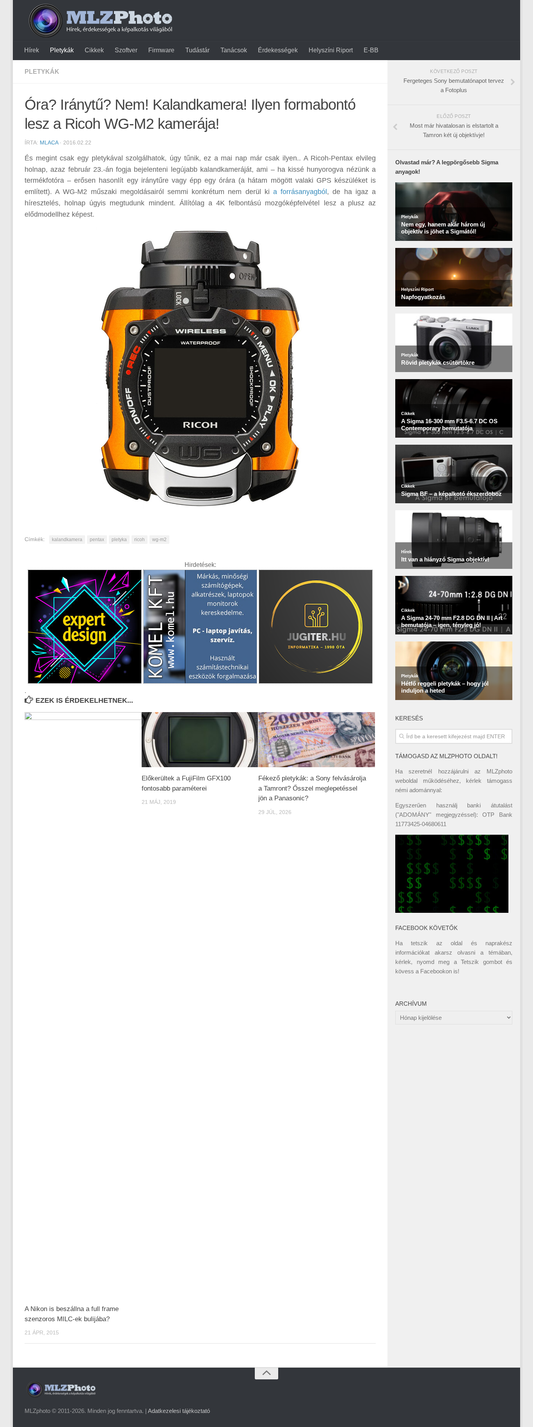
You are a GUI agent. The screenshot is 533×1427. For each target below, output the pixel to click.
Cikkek (94, 50)
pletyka (119, 539)
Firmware (161, 50)
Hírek (31, 50)
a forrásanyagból (300, 192)
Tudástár (197, 50)
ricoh (139, 539)
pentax (97, 539)
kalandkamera (67, 539)
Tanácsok (233, 50)
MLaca (49, 142)
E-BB (371, 50)
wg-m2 (159, 539)
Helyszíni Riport (331, 50)
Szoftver (126, 50)
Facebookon (436, 971)
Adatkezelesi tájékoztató (179, 1410)
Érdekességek (278, 50)
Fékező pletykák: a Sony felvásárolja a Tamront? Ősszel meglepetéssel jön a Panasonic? (312, 788)
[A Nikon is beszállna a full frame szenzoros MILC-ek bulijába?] (83, 1005)
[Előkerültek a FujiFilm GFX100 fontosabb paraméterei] (200, 739)
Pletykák (62, 50)
